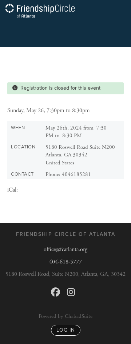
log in (65, 330)
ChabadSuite (78, 316)
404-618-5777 (65, 262)
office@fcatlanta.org (65, 249)
